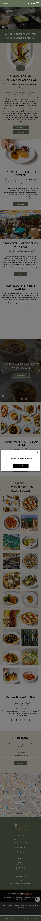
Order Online (20, 466)
